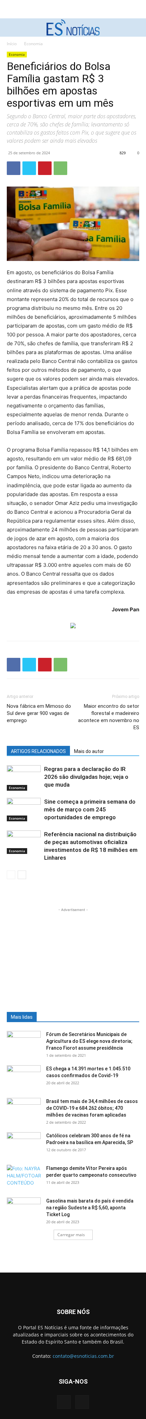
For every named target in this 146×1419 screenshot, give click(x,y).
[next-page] (22, 875)
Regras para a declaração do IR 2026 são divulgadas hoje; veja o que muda (86, 777)
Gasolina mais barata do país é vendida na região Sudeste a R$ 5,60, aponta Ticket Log (89, 1207)
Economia (33, 44)
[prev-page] (11, 875)
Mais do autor (89, 751)
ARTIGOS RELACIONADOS (38, 751)
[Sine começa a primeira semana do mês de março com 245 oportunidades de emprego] (24, 809)
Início (12, 44)
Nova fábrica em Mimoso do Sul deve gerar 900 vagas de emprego (39, 713)
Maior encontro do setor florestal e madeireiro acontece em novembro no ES (108, 717)
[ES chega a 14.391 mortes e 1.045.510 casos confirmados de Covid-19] (24, 1077)
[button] (11, 27)
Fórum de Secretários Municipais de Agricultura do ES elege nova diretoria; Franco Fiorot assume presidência (89, 1041)
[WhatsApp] (60, 168)
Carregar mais (71, 1235)
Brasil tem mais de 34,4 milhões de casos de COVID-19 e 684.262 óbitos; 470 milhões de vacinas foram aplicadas (92, 1108)
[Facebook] (13, 168)
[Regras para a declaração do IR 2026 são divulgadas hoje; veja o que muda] (24, 778)
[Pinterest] (45, 168)
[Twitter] (29, 168)
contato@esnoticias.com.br (83, 1356)
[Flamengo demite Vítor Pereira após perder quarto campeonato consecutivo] (24, 1177)
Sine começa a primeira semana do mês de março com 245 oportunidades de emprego (89, 809)
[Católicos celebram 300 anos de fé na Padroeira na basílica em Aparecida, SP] (24, 1144)
